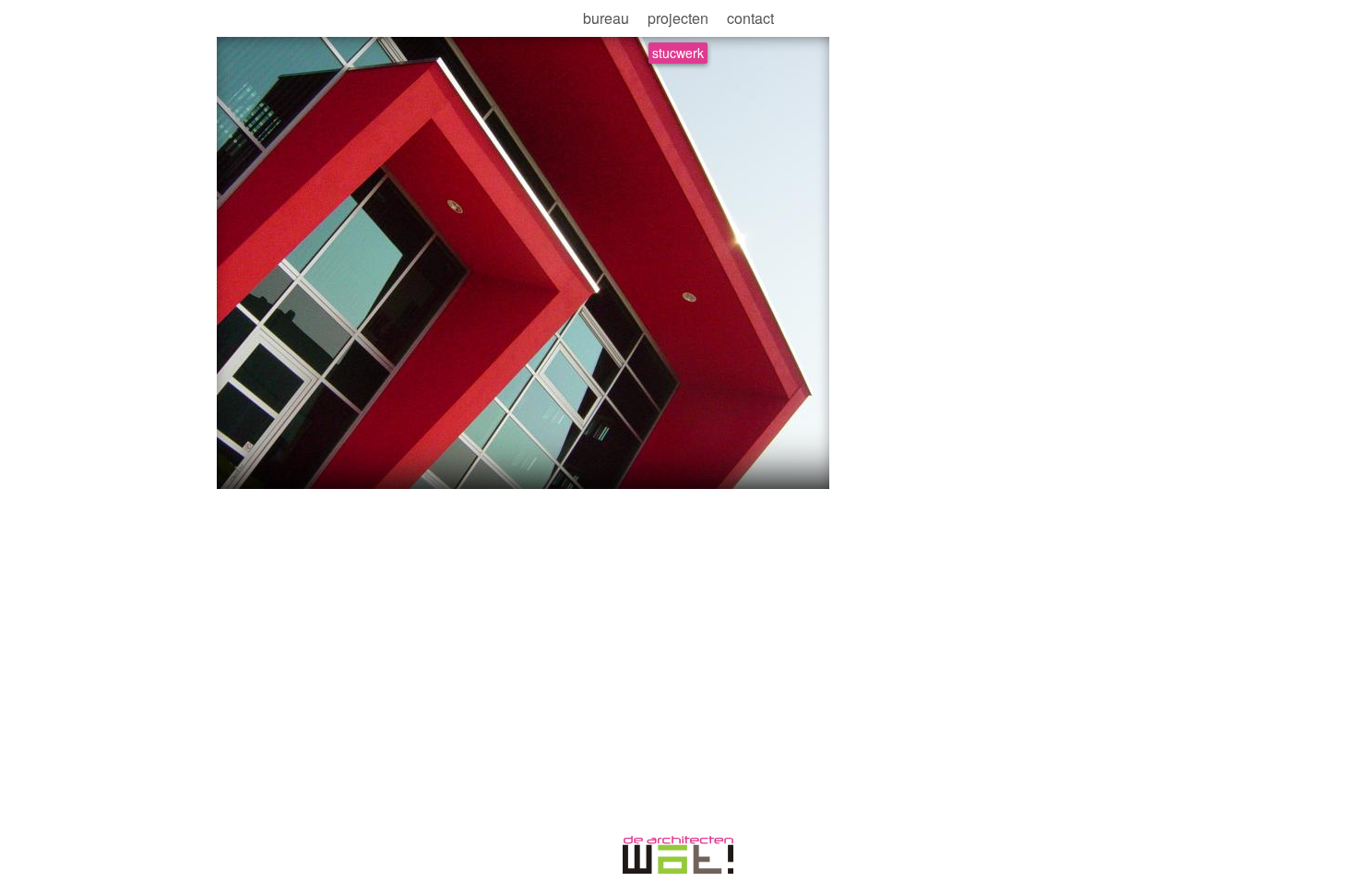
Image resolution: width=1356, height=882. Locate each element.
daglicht (247, 468)
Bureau (606, 18)
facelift (300, 468)
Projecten (678, 18)
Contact (750, 18)
